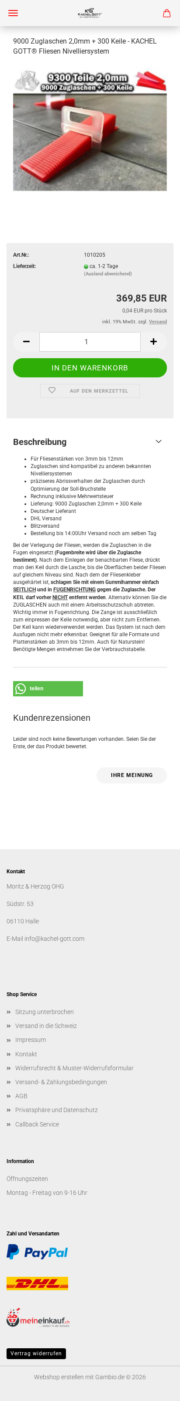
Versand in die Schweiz (46, 1025)
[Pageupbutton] (156, 1388)
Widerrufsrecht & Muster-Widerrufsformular (74, 1068)
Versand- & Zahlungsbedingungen (61, 1082)
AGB (21, 1095)
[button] (26, 342)
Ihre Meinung (132, 775)
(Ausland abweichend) (108, 274)
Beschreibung (39, 442)
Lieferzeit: (24, 266)
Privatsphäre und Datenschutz (56, 1109)
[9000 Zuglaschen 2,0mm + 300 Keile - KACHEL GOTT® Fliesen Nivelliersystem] (90, 129)
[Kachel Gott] (90, 13)
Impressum (30, 1039)
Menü (13, 13)
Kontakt (26, 1054)
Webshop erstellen (59, 1377)
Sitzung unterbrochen (44, 1011)
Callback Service (37, 1124)
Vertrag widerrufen (36, 1353)
